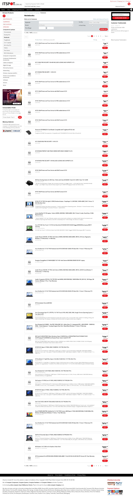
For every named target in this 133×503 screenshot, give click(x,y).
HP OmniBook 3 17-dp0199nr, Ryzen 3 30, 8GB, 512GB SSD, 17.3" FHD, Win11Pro (55, 359)
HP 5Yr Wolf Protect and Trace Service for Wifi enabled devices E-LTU (52, 110)
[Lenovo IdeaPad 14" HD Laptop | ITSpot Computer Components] (29, 220)
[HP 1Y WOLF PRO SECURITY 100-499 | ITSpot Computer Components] (29, 66)
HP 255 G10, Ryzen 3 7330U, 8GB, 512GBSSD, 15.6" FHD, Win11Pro (52, 347)
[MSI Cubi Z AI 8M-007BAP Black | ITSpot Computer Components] (29, 340)
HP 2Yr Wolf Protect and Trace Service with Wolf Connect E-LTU (51, 120)
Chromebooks (7, 32)
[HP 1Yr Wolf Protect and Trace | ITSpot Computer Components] (29, 47)
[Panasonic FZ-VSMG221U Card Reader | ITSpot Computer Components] (29, 136)
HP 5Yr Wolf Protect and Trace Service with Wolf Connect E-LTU (51, 191)
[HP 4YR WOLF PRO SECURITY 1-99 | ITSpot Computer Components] (29, 165)
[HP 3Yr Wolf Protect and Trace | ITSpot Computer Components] (29, 86)
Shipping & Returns (18, 10)
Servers (5, 82)
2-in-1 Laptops (7, 42)
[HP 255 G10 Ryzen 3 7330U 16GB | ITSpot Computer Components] (29, 397)
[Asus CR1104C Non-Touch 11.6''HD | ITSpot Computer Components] (29, 232)
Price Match (58, 475)
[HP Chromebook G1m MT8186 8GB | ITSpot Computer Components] (29, 460)
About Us (50, 475)
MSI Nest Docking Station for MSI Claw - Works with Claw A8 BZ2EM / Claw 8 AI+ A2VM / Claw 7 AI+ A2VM (61, 180)
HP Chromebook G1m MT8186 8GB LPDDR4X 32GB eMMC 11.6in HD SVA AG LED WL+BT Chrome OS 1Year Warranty (64, 456)
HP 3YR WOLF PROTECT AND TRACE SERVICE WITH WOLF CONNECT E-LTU (53, 151)
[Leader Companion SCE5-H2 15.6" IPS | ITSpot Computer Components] (29, 286)
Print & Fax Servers (8, 68)
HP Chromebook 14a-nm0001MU (43, 303)
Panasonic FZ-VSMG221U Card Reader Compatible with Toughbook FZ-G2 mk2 (55, 129)
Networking (6, 70)
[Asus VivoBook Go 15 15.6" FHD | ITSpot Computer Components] (29, 255)
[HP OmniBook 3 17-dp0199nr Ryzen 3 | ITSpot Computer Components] (29, 366)
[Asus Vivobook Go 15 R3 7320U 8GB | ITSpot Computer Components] (29, 375)
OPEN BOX (6, 27)
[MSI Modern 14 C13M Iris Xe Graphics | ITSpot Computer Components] (29, 451)
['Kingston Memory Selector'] (7, 132)
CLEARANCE (6, 22)
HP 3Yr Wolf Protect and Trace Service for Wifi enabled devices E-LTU (52, 81)
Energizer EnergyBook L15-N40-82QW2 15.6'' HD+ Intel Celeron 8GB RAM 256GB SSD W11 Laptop (60, 260)
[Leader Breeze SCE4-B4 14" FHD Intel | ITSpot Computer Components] (29, 274)
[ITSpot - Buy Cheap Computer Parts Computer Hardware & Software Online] (12, 4)
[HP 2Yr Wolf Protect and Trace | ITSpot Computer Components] (29, 57)
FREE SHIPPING (7, 24)
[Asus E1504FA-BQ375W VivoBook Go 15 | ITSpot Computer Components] (29, 418)
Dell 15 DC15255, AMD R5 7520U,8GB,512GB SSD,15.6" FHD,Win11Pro (53, 401)
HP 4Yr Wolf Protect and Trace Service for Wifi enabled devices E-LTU (52, 101)
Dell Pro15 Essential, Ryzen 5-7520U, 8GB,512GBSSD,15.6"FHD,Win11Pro (53, 434)
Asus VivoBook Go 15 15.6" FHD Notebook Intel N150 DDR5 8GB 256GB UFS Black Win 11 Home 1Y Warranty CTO (63, 291)
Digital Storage (7, 65)
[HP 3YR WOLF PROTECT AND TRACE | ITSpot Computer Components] (29, 155)
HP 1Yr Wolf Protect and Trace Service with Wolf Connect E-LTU (51, 91)
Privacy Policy (81, 475)
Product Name (39, 40)
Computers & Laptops (33, 13)
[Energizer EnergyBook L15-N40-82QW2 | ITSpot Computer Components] (29, 264)
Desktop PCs (7, 35)
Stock (103, 40)
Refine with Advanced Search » (101, 19)
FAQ (8, 10)
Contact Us (38, 10)
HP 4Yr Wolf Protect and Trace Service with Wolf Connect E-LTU (51, 170)
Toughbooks (7, 40)
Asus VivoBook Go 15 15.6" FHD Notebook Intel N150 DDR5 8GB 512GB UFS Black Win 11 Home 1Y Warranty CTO (63, 423)
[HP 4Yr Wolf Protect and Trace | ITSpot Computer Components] (29, 105)
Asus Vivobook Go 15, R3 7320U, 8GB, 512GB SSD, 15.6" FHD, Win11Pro (53, 371)
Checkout (128, 1)
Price (94, 40)
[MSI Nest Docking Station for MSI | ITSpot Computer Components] (29, 187)
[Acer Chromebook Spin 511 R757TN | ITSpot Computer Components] (29, 319)
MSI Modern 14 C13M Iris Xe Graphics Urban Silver (48, 446)
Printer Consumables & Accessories (9, 76)
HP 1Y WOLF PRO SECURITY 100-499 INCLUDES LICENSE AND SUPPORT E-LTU (54, 62)
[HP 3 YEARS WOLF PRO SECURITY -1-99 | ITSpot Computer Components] (29, 145)
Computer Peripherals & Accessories (9, 59)
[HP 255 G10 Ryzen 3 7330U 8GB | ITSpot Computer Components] (29, 354)
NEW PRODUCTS (7, 19)
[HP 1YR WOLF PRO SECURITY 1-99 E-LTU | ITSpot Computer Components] (29, 76)
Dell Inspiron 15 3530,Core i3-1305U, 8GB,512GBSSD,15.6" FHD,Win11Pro (53, 380)
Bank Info (29, 10)
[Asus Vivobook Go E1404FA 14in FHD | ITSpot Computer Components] (29, 331)
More (4, 85)
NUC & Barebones (8, 53)
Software (5, 80)
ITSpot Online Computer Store (56, 480)
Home (3, 10)
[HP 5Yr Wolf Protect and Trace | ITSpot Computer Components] (29, 114)
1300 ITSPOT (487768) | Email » (32, 6)
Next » (106, 36)
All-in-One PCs (7, 45)
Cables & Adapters (8, 62)
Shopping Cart (120, 1)
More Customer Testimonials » (119, 40)
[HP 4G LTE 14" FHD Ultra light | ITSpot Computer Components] (29, 208)
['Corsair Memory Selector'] (16, 132)
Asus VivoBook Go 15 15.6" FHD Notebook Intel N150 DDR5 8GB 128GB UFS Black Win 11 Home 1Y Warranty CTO (63, 248)
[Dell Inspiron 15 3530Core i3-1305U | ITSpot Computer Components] (29, 384)
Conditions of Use (70, 475)
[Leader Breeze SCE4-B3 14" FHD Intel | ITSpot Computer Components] (29, 244)
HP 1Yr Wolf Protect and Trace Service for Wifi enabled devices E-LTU (52, 43)
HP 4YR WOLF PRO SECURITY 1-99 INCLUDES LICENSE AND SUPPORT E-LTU (54, 160)
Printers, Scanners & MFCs (10, 73)
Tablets (6, 48)
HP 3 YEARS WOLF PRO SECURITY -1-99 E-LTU (46, 141)
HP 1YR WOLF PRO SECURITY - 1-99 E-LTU (45, 72)
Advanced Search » (120, 6)
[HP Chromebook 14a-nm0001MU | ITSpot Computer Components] (29, 307)
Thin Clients (7, 50)
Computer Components (9, 56)
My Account (113, 1)
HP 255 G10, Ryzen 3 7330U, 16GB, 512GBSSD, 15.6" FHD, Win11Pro (52, 390)
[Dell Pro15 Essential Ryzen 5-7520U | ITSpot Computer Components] (29, 442)
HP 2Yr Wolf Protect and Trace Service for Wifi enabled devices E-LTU (52, 53)
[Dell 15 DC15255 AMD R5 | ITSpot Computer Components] (29, 406)
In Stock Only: (82, 25)
